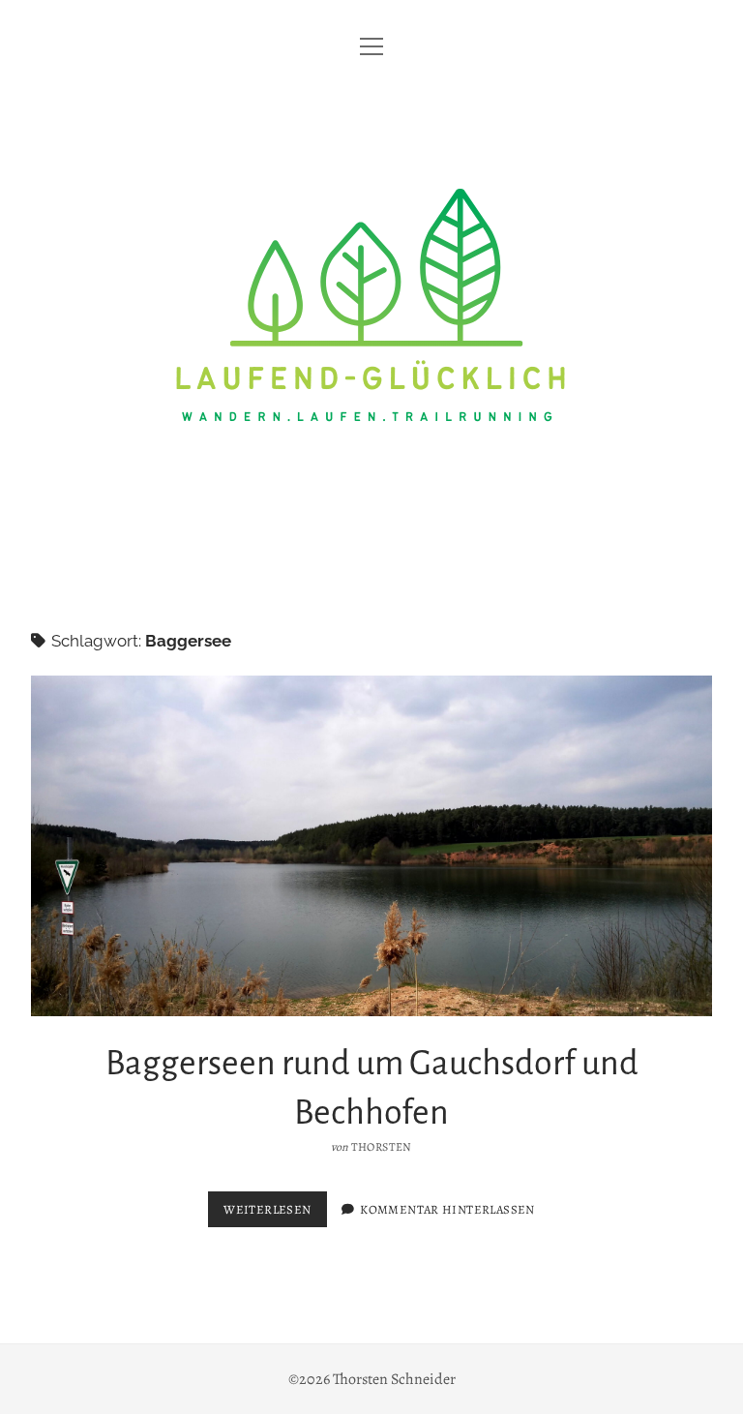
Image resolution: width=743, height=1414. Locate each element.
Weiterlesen (274, 1213)
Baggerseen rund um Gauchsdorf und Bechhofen (371, 846)
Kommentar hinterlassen (447, 1209)
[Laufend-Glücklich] (371, 562)
